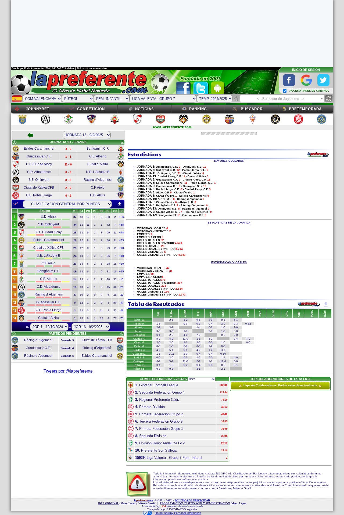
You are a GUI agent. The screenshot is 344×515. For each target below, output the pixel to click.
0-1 (223, 319)
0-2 (211, 327)
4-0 (186, 334)
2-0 (223, 323)
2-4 (236, 338)
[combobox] (282, 98)
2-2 (158, 327)
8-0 (236, 331)
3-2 (211, 338)
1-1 (198, 338)
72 (108, 224)
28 (108, 263)
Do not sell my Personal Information (178, 512)
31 (108, 271)
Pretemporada (305, 109)
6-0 (211, 342)
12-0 (223, 361)
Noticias (144, 109)
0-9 (211, 364)
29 (108, 248)
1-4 (198, 327)
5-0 (158, 338)
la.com (143, 500)
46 (108, 240)
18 (115, 263)
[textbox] (282, 99)
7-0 (198, 334)
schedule (14, 142)
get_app (122, 142)
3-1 (171, 327)
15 (108, 287)
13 (81, 216)
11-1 (223, 349)
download (120, 204)
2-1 (198, 361)
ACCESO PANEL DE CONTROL (309, 90)
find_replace (328, 98)
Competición (91, 109)
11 (88, 224)
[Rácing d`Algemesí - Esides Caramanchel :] (211, 368)
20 (108, 279)
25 (108, 255)
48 (115, 294)
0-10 (223, 353)
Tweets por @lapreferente (68, 371)
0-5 (158, 346)
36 (115, 287)
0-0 (198, 323)
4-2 (158, 349)
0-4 (211, 323)
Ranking (198, 109)
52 (115, 310)
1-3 (158, 323)
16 (115, 271)
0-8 (186, 346)
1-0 (186, 331)
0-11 (171, 353)
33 (115, 279)
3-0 (211, 319)
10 (81, 294)
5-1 (236, 319)
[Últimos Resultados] (15, 204)
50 (115, 302)
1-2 (171, 364)
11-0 (185, 338)
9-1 (198, 319)
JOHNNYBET (37, 109)
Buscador (252, 109)
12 (87, 216)
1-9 (211, 346)
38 (108, 216)
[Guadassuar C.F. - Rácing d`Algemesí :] (236, 353)
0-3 (186, 323)
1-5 (223, 327)
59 (108, 232)
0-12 (248, 323)
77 (115, 318)
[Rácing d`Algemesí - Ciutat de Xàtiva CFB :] (185, 368)
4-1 (158, 361)
